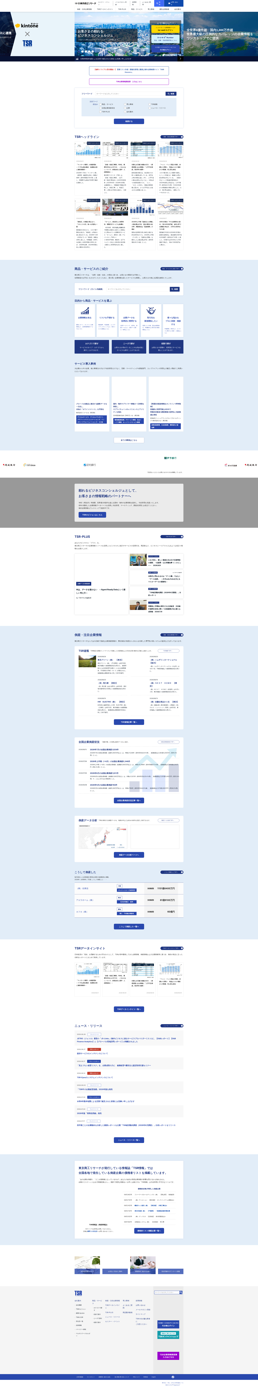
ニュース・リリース (112, 1319)
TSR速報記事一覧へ (129, 724)
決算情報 (79, 1327)
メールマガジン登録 (143, 1311)
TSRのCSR (79, 1319)
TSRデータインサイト (105, 9)
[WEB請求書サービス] (87, 1267)
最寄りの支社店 (92, 1233)
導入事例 (151, 9)
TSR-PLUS (122, 9)
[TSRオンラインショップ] (168, 1337)
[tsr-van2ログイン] (168, 1305)
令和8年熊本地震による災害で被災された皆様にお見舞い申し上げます (105, 59)
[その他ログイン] (168, 1326)
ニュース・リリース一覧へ (129, 1142)
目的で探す (97, 1316)
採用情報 (139, 1302)
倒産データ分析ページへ (129, 857)
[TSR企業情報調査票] (168, 1357)
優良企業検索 (164, 9)
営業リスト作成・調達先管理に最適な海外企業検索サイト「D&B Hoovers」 (129, 70)
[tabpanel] (129, 34)
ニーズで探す (98, 1320)
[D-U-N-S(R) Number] (168, 1316)
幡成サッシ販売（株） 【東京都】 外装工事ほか (151, 1207)
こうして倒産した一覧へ (129, 928)
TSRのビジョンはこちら (92, 517)
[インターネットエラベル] (168, 1347)
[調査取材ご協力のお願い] (143, 1267)
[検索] (181, 1294)
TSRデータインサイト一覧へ (129, 1011)
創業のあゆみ (80, 1315)
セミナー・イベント (112, 1323)
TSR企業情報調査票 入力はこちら (129, 82)
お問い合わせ (140, 1307)
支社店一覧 (79, 1323)
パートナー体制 (81, 1331)
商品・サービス (137, 9)
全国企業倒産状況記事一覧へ (129, 802)
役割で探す (97, 1324)
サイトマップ (140, 1316)
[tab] (79, 51)
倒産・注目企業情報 (84, 9)
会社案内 (177, 9)
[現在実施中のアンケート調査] (170, 1267)
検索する (129, 121)
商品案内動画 (127, 1314)
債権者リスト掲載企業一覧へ (149, 1232)
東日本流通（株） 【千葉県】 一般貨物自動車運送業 (152, 1213)
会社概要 (79, 1307)
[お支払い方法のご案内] (115, 1267)
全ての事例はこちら (129, 440)
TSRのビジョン (81, 1311)
